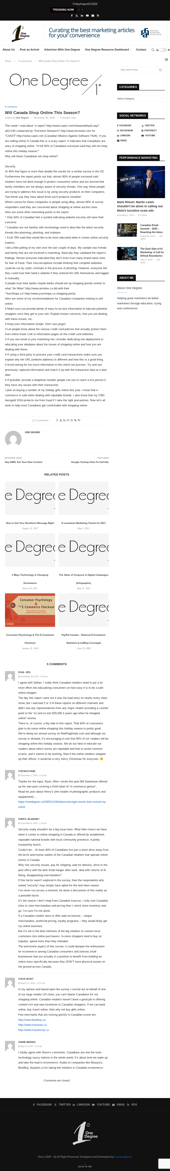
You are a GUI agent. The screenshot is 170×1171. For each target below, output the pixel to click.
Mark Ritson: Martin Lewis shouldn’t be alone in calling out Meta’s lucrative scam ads (140, 206)
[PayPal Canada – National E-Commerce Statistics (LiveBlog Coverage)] (83, 610)
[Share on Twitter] (61, 420)
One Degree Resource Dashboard (107, 49)
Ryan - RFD (24, 672)
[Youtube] (87, 15)
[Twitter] (76, 15)
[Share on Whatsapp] (72, 420)
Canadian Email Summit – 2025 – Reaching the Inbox (151, 229)
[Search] (153, 50)
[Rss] (98, 15)
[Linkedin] (82, 15)
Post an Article (29, 49)
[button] (79, 9)
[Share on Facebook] (57, 420)
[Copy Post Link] (75, 420)
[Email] (92, 15)
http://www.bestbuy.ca (31, 1019)
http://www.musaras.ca (32, 1024)
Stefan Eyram (26, 771)
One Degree (22, 117)
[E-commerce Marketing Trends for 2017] (83, 498)
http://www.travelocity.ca (33, 1030)
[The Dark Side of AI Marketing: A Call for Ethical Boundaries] (127, 253)
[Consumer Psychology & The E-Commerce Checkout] (30, 610)
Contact (141, 49)
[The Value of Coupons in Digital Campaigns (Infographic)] (83, 550)
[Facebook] (72, 15)
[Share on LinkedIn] (64, 420)
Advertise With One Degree (62, 49)
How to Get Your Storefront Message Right (30, 523)
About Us (8, 49)
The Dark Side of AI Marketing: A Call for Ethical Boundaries (152, 252)
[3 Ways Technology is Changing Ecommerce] (30, 550)
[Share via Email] (79, 420)
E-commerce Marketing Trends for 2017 (84, 523)
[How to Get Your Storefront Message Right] (30, 498)
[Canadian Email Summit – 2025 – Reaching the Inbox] (127, 230)
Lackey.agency (123, 1156)
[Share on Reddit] (68, 420)
